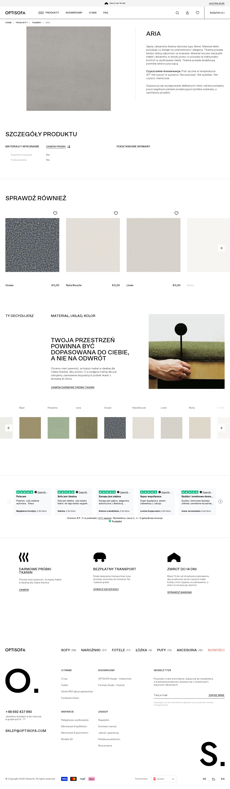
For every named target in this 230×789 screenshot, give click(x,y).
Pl (213, 779)
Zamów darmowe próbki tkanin (72, 387)
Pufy (161, 650)
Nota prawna (105, 745)
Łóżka (141, 650)
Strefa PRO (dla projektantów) (77, 691)
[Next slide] (221, 248)
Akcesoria (187, 650)
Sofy (65, 650)
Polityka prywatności (109, 739)
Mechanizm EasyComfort (74, 732)
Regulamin (103, 720)
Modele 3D (67, 739)
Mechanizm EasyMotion (74, 726)
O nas (64, 678)
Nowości (216, 650)
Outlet (64, 685)
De (204, 779)
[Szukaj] (177, 12)
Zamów (24, 589)
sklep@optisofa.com (25, 731)
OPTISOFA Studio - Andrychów (114, 678)
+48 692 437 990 (18, 712)
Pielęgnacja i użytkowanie (75, 720)
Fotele (118, 650)
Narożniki (91, 650)
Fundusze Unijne (70, 698)
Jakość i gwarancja (108, 732)
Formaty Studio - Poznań (111, 685)
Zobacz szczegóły (106, 589)
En (222, 779)
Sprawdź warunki (179, 592)
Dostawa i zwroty (107, 726)
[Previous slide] (8, 428)
